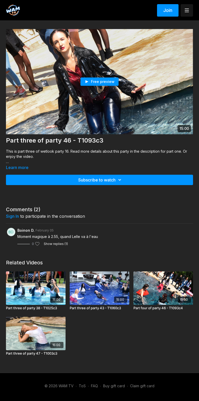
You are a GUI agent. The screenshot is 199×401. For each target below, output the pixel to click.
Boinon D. (25, 230)
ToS (82, 386)
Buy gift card (114, 386)
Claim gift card (142, 386)
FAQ (94, 386)
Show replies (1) (56, 244)
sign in (12, 216)
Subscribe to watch (97, 179)
